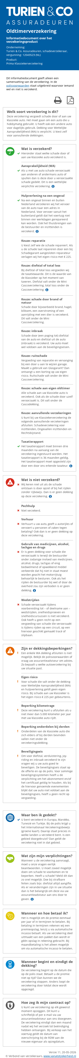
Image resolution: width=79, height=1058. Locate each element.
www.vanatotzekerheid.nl (60, 1056)
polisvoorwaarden (17, 85)
